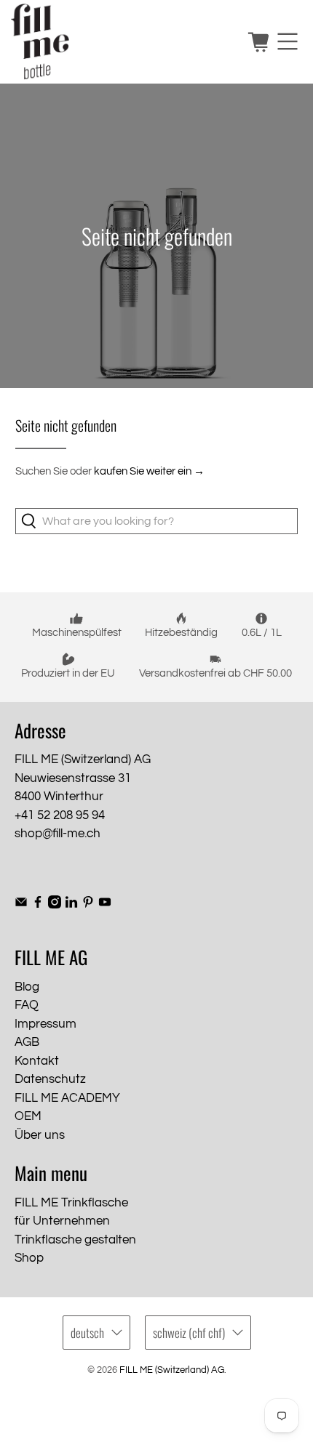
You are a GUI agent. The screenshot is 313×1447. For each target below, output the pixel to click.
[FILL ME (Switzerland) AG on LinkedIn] (71, 904)
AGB (27, 1042)
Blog (27, 986)
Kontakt (37, 1061)
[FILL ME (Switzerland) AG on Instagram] (54, 904)
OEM (28, 1116)
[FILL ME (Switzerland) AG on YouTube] (104, 904)
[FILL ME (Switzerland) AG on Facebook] (37, 904)
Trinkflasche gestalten (75, 1239)
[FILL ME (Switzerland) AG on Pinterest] (88, 904)
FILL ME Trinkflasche (71, 1202)
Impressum (45, 1024)
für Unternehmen (62, 1221)
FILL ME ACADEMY (67, 1098)
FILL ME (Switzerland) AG (171, 1370)
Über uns (40, 1135)
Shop (29, 1258)
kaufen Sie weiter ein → (149, 471)
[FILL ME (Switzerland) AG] (124, 42)
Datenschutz (50, 1079)
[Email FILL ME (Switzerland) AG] (21, 904)
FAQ (27, 1005)
